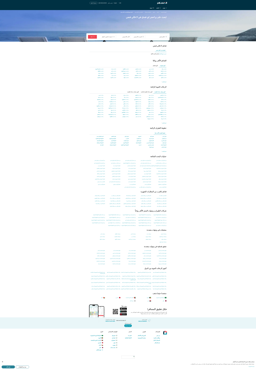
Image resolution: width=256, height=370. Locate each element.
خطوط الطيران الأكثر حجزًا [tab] (160, 133)
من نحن (158, 335)
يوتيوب (113, 345)
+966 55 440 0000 (110, 321)
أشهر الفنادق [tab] (155, 65)
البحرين (99, 342)
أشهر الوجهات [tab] (162, 65)
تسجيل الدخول (93, 3)
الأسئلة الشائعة (128, 337)
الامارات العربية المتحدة (96, 340)
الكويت (99, 337)
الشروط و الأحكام (142, 335)
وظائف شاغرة (157, 337)
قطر (100, 347)
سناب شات (112, 347)
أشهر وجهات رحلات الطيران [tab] (159, 91)
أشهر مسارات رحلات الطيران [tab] (133, 91)
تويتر (114, 342)
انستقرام (113, 340)
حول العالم (98, 349)
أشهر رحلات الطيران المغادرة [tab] (146, 91)
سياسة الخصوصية (142, 337)
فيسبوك (113, 335)
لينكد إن (113, 337)
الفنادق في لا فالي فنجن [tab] (160, 50)
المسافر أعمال (156, 340)
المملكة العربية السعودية (95, 335)
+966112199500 (142, 321)
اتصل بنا (129, 335)
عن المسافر (157, 342)
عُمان (100, 345)
